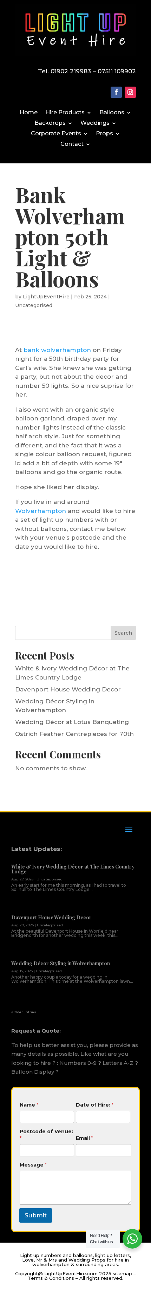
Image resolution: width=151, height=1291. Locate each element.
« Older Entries (23, 1012)
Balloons (111, 113)
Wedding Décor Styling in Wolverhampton (60, 963)
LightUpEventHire (46, 296)
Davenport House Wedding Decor (68, 689)
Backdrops (50, 123)
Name (29, 1105)
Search (123, 633)
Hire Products (65, 113)
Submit (36, 1215)
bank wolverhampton (57, 349)
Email (84, 1138)
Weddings (95, 123)
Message (33, 1165)
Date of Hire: (94, 1105)
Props (104, 134)
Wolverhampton (40, 510)
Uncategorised (33, 305)
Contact (72, 144)
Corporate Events (56, 134)
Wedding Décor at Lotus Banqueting (72, 721)
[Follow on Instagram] (130, 92)
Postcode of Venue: (46, 1134)
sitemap (122, 1273)
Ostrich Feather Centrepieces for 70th (74, 733)
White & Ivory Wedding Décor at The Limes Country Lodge (72, 869)
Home (29, 113)
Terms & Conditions (51, 1278)
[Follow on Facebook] (116, 92)
